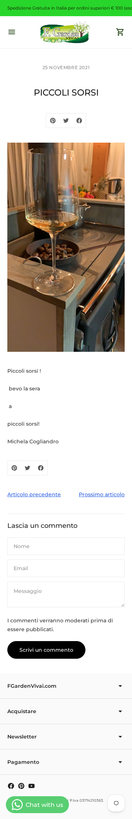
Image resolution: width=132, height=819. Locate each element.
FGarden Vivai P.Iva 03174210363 (72, 800)
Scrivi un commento (46, 650)
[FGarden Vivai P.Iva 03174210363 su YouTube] (31, 786)
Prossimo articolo (102, 494)
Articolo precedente (34, 494)
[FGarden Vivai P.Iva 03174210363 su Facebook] (11, 786)
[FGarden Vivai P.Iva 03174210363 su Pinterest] (21, 786)
